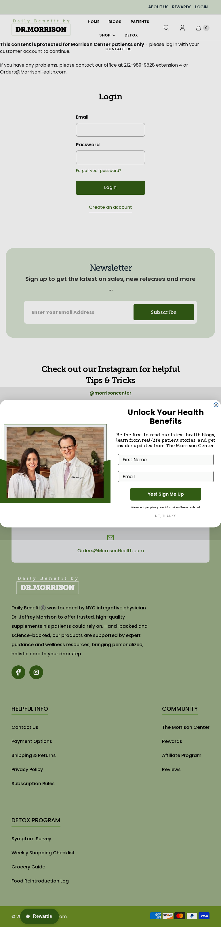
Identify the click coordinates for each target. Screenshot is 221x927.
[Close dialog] (216, 405)
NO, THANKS (165, 515)
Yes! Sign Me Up (166, 494)
